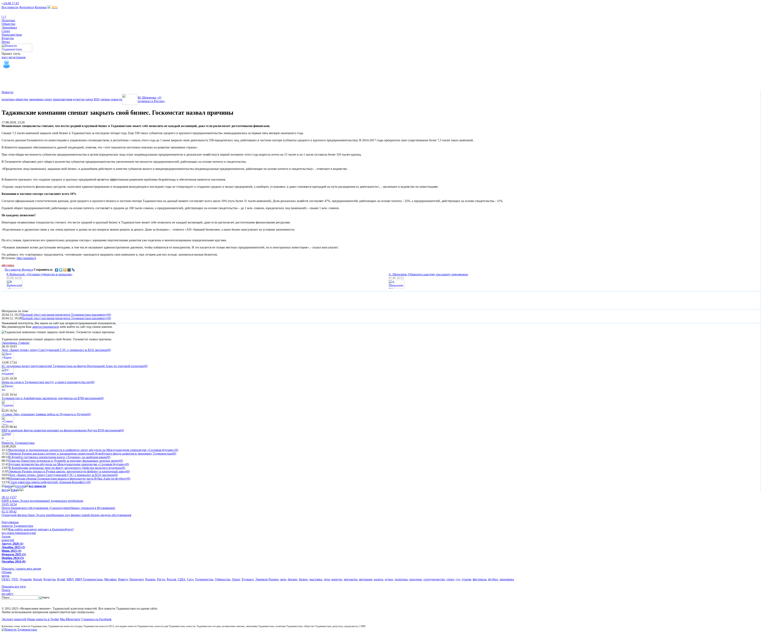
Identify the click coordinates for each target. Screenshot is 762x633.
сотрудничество (434, 579)
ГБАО (6, 579)
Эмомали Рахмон (267, 579)
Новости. (18, 442)
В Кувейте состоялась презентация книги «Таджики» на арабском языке (58, 457)
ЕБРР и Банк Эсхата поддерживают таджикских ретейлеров (42, 498)
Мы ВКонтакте (70, 619)
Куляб (61, 579)
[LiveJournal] (73, 269)
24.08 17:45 (11, 3)
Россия (171, 579)
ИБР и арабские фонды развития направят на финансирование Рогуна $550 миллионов (61, 430)
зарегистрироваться (45, 326)
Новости (7, 92)
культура (79, 99)
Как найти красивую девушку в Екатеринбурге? (41, 529)
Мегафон (110, 579)
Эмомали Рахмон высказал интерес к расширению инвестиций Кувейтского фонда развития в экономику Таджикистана (91, 453)
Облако (7, 572)
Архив (6, 536)
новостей (8, 540)
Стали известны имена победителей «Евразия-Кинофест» (48, 482)
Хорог (236, 579)
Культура (8, 38)
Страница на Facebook (96, 619)
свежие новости (111, 99)
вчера (8, 486)
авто (283, 579)
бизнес (303, 579)
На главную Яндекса (19, 269)
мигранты (350, 579)
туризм (466, 579)
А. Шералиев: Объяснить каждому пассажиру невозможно (428, 274)
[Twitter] (61, 269)
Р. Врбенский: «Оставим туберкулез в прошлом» (39, 274)
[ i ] (4, 16)
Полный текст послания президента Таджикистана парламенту (64, 314)
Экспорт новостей (14, 619)
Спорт (6, 31)
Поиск (6, 590)
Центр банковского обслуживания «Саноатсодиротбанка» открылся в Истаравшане (58, 506)
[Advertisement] (74, 78)
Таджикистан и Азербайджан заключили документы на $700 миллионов (51, 398)
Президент (136, 579)
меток (6, 575)
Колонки (41, 7)
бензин (292, 579)
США (181, 579)
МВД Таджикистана (89, 579)
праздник (415, 579)
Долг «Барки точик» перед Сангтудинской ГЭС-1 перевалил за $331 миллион (54, 350)
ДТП (14, 579)
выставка (316, 579)
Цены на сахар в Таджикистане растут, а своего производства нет (46, 382)
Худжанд (247, 579)
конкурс (336, 579)
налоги (378, 579)
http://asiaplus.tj (26, 258)
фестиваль (480, 579)
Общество (8, 24)
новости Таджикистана (17, 525)
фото (5, 490)
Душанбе (25, 579)
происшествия (62, 99)
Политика (8, 20)
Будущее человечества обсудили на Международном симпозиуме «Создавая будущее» (67, 464)
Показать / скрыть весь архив (21, 568)
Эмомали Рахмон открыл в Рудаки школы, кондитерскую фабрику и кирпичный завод (67, 471)
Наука (6, 41)
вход (5, 57)
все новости (10, 533)
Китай (37, 579)
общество (21, 99)
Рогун (161, 579)
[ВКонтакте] (57, 269)
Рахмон (150, 579)
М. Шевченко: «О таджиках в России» (151, 99)
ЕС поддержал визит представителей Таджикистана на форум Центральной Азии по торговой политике (73, 366)
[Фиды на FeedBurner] (27, 3)
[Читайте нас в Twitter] (24, 3)
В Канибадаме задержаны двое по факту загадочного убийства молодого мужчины (65, 467)
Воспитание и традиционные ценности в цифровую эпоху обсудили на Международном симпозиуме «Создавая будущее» (92, 450)
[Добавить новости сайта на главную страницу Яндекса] (21, 3)
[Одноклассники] (65, 269)
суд (458, 579)
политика (8, 99)
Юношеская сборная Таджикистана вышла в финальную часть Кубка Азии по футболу (68, 478)
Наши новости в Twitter (43, 619)
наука (89, 99)
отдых (389, 579)
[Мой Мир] (69, 269)
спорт (48, 99)
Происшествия (12, 34)
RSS (97, 99)
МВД (70, 579)
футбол (493, 579)
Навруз (123, 579)
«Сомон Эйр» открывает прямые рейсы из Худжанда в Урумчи (44, 414)
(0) (109, 314)
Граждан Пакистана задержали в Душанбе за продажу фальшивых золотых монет (64, 460)
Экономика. (15, 342)
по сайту (7, 593)
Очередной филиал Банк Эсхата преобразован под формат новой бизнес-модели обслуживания (66, 513)
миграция (365, 579)
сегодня (20, 486)
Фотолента (26, 7)
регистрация (17, 57)
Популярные (10, 522)
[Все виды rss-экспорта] (30, 3)
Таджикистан (204, 579)
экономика (36, 99)
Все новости (10, 7)
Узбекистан (222, 579)
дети (327, 579)
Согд (190, 579)
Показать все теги (14, 586)
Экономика (9, 27)
